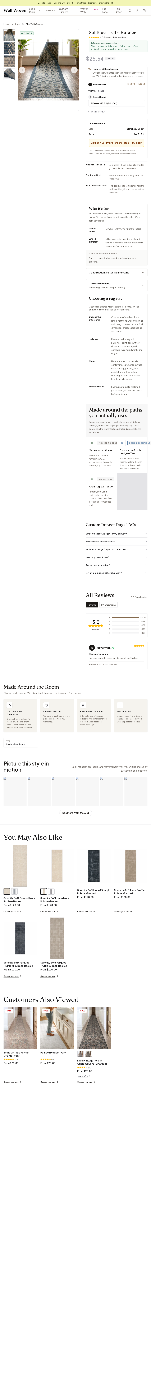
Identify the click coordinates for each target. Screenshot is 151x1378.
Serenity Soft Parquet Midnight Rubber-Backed (18, 964)
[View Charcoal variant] (88, 1054)
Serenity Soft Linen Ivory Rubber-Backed (54, 899)
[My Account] (137, 10)
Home (7, 24)
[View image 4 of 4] (9, 74)
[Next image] (74, 70)
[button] (48, 70)
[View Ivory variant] (7, 891)
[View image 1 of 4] (9, 35)
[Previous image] (22, 70)
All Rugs (16, 24)
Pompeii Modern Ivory (53, 1052)
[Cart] (144, 10)
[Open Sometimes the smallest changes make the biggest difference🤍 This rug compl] (111, 791)
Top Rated (118, 10)
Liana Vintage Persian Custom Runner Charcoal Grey (92, 1064)
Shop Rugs (32, 10)
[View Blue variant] (80, 1054)
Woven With (89, 10)
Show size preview (96, 112)
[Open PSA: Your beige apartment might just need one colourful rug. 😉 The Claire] (15, 791)
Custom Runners (63, 10)
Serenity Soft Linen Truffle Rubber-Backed (129, 891)
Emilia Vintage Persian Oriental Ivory (16, 1054)
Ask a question (119, 37)
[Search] (130, 10)
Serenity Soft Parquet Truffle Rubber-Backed (53, 964)
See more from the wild (75, 812)
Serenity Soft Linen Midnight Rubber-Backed (94, 891)
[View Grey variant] (14, 891)
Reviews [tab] (92, 604)
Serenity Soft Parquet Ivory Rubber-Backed (19, 899)
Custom (48, 10)
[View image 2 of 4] (9, 48)
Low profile (83, 1076)
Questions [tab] (110, 604)
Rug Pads (104, 10)
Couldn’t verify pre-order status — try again (116, 142)
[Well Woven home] (15, 11)
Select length (98, 97)
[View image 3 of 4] (9, 61)
